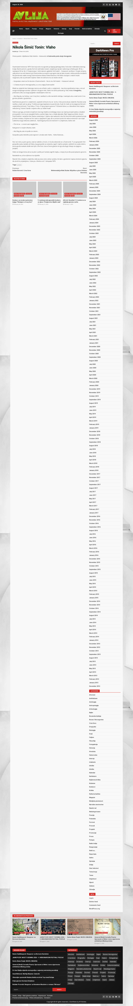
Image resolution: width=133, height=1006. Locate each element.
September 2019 (95, 399)
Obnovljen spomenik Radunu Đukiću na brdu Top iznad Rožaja (33, 977)
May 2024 (92, 208)
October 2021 (94, 311)
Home (21, 28)
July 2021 (92, 322)
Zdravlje (97, 28)
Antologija (92, 702)
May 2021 (92, 329)
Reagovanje (93, 847)
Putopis (91, 840)
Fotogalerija (93, 744)
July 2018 (92, 449)
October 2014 (94, 608)
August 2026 (93, 120)
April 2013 (92, 672)
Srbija (22, 195)
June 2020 (92, 368)
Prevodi (92, 826)
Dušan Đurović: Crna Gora (21, 169)
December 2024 (94, 191)
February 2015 (94, 594)
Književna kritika (94, 780)
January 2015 (93, 598)
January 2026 (93, 145)
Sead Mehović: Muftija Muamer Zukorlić (26, 974)
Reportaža (92, 854)
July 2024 (92, 201)
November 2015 (94, 562)
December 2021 (94, 304)
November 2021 (94, 308)
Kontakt (50, 996)
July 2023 (92, 237)
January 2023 (93, 258)
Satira (91, 858)
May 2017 (92, 499)
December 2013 (94, 644)
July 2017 (92, 491)
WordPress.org (94, 909)
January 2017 (93, 513)
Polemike (92, 819)
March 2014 (93, 633)
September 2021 (95, 315)
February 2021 (94, 339)
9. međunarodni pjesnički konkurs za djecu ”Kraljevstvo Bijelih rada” (50, 190)
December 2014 (94, 601)
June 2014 (92, 622)
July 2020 (92, 364)
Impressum (42, 996)
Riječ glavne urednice (30, 996)
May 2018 (92, 456)
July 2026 (92, 124)
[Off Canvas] (13, 31)
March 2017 (93, 506)
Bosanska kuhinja (95, 716)
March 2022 (93, 293)
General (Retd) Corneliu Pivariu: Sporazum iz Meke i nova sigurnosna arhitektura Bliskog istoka (104, 104)
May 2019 (92, 414)
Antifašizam (93, 698)
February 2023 (94, 254)
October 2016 (94, 523)
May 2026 (92, 131)
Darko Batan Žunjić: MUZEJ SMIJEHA (101, 98)
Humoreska (93, 755)
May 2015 (92, 583)
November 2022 (94, 265)
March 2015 (93, 591)
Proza (41, 28)
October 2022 (94, 269)
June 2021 (92, 325)
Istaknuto (92, 762)
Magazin (48, 28)
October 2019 (94, 396)
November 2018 (94, 435)
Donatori (47, 998)
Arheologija (93, 709)
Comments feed (94, 905)
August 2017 (93, 488)
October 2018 (94, 438)
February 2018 (94, 467)
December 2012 (94, 686)
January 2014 (93, 640)
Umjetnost (92, 879)
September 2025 (95, 159)
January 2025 (93, 187)
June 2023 (92, 240)
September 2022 (95, 272)
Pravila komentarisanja (20, 998)
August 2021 (93, 318)
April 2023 (92, 247)
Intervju (64, 28)
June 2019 (92, 410)
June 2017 (92, 495)
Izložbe (91, 769)
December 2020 (94, 346)
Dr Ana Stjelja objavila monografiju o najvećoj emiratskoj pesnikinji (35, 970)
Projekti (92, 829)
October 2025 (94, 155)
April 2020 (92, 375)
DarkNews (73, 1002)
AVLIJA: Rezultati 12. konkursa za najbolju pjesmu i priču (75, 190)
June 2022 (92, 283)
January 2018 (93, 470)
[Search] (105, 31)
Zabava (91, 886)
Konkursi (92, 787)
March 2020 (93, 378)
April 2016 (92, 545)
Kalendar (92, 773)
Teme (91, 875)
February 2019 (94, 424)
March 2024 (93, 216)
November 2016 (94, 520)
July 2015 (92, 576)
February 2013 (94, 679)
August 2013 (93, 658)
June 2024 (92, 205)
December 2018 (94, 431)
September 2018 (95, 442)
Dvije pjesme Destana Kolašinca (23, 981)
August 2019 (93, 403)
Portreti (77, 28)
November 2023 (94, 230)
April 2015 (92, 587)
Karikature (92, 776)
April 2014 (92, 629)
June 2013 (92, 665)
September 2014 (95, 612)
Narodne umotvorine (96, 804)
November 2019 (94, 392)
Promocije (92, 833)
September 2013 (95, 654)
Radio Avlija (93, 843)
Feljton (91, 737)
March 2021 (93, 336)
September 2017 (95, 484)
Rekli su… (92, 850)
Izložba (91, 766)
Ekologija (61, 33)
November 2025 (94, 152)
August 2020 (93, 361)
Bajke (91, 712)
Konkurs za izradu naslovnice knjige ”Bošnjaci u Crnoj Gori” (24, 190)
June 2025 (92, 170)
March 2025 (93, 180)
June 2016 (92, 537)
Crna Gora (28, 193)
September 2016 (95, 527)
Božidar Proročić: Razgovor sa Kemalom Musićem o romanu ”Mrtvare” (36, 984)
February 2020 (94, 382)
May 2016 (92, 541)
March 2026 (93, 138)
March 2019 (93, 421)
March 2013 (93, 675)
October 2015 (94, 566)
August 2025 (93, 162)
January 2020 (93, 385)
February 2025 (94, 184)
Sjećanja (92, 861)
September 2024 (95, 194)
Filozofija (92, 741)
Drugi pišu (92, 727)
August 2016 (93, 530)
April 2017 (92, 502)
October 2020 (94, 354)
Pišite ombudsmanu (36, 998)
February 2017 (94, 509)
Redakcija (15, 51)
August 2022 (93, 276)
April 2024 (92, 212)
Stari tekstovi (94, 868)
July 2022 (92, 279)
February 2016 (94, 552)
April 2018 (92, 460)
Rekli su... (96, 976)
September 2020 (95, 357)
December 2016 (94, 516)
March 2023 (93, 251)
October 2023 (94, 233)
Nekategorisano (94, 812)
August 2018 (93, 445)
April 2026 (92, 134)
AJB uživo (115, 31)
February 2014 (94, 637)
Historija (92, 748)
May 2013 (92, 668)
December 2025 (94, 148)
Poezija (34, 28)
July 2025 (92, 166)
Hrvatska (15, 42)
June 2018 (92, 453)
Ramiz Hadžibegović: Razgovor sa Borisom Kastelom (25, 927)
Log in (91, 898)
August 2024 (93, 198)
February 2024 (94, 219)
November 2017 (94, 477)
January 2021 (93, 343)
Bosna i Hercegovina (19, 193)
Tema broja (93, 872)
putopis (19, 165)
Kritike (91, 790)
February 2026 (94, 141)
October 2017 (94, 481)
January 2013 (93, 683)
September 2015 (95, 569)
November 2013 (94, 647)
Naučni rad (92, 808)
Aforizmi (92, 695)
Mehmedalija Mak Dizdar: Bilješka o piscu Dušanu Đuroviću (69, 170)
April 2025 (92, 177)
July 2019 (92, 407)
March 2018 (93, 463)
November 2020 (94, 350)
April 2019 (92, 417)
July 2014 (92, 619)
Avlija (19, 996)
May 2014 (92, 626)
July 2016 (92, 534)
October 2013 (94, 651)
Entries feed (93, 901)
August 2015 (93, 573)
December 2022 (94, 262)
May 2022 (92, 286)
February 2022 (94, 297)
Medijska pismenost (96, 801)
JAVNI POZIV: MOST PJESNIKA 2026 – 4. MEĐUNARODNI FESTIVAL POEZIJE (53, 927)
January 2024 (93, 223)
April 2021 (92, 332)
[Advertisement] (89, 17)
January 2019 (93, 428)
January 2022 (93, 300)
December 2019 (94, 389)
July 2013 (92, 661)
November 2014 (94, 605)
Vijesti (27, 28)
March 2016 (93, 548)
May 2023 (92, 244)
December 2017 (94, 474)
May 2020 (92, 371)
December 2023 (94, 226)
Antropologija (94, 705)
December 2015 (94, 559)
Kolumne (56, 28)
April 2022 (92, 290)
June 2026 (92, 127)
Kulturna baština (87, 28)
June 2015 (92, 580)
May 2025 (92, 173)
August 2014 (93, 615)
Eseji (70, 28)
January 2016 (93, 555)
